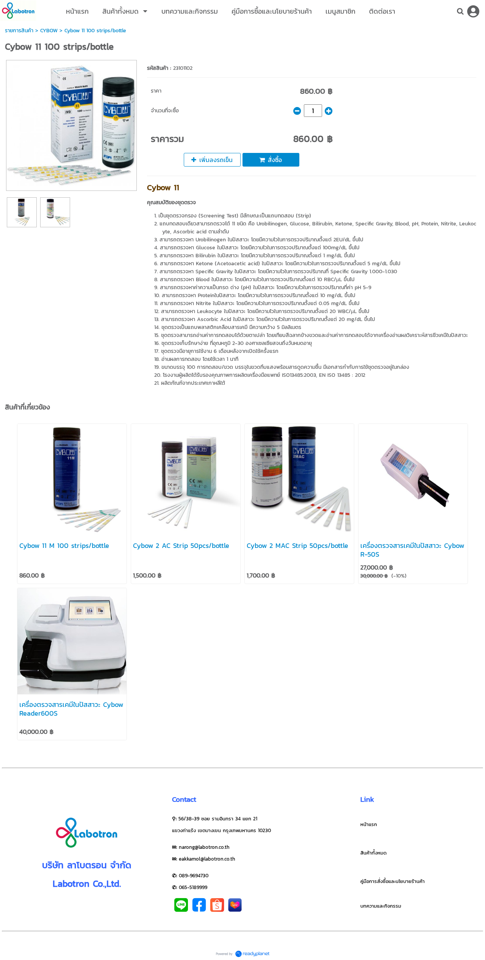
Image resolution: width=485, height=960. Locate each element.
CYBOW (49, 31)
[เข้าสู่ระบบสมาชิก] (473, 11)
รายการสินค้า (19, 31)
